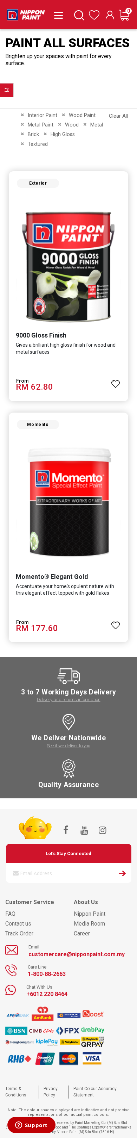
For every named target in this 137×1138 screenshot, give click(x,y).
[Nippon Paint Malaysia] (25, 13)
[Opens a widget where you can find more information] (31, 1125)
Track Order (19, 933)
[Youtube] (84, 830)
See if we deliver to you (68, 745)
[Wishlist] (94, 18)
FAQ (10, 913)
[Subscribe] (122, 874)
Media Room (89, 923)
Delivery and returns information (68, 699)
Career (82, 933)
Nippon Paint (89, 913)
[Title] (57, 14)
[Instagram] (102, 830)
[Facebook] (65, 830)
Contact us (18, 923)
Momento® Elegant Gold (52, 576)
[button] (115, 380)
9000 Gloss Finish (41, 335)
